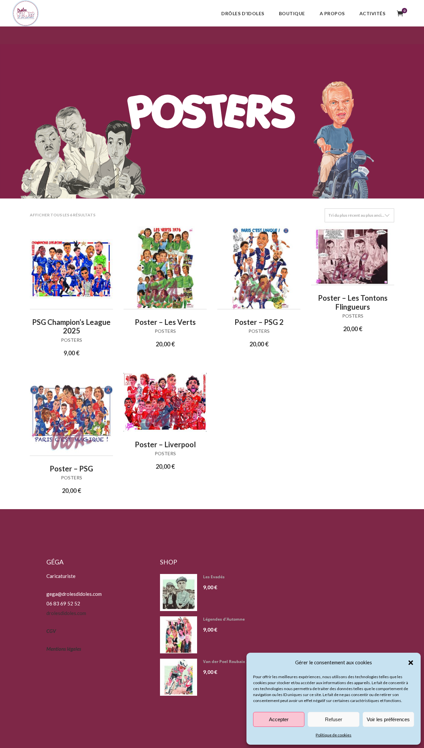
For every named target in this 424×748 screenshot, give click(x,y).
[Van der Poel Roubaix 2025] (181, 677)
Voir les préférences (388, 719)
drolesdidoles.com (66, 613)
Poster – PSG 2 (259, 322)
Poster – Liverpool (165, 444)
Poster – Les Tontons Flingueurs (353, 302)
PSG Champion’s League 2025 (71, 326)
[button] (410, 662)
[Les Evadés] (181, 592)
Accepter (279, 719)
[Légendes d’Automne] (181, 634)
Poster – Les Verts (165, 322)
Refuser (333, 719)
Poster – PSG (71, 468)
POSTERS (71, 340)
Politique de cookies (333, 734)
